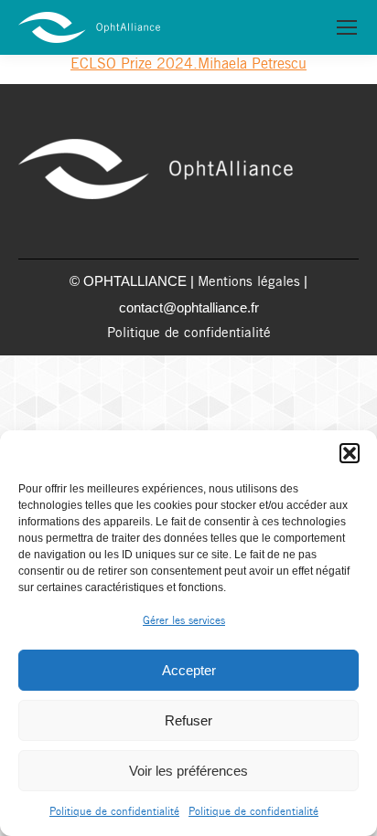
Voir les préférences (188, 770)
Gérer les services (184, 621)
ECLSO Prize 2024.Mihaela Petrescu (188, 64)
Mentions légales (249, 282)
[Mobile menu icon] (347, 27)
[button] (349, 453)
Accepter (189, 670)
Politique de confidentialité (114, 812)
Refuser (188, 720)
